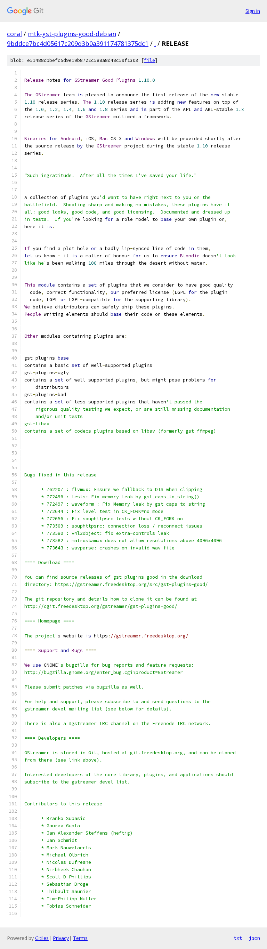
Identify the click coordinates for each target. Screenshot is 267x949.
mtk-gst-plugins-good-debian (72, 34)
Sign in (252, 11)
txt (238, 938)
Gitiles (42, 938)
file (149, 60)
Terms (80, 938)
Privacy (61, 938)
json (254, 938)
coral (14, 34)
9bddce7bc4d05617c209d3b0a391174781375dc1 (77, 43)
